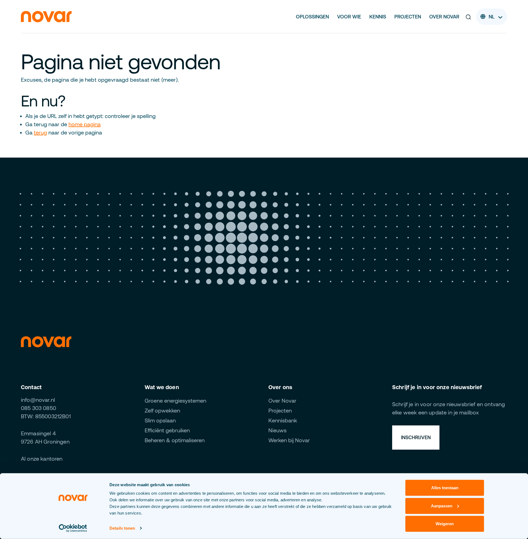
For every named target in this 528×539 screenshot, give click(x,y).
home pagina (84, 124)
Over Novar (444, 17)
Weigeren (445, 523)
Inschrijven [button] (416, 437)
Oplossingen (312, 17)
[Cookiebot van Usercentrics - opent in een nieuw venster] (73, 528)
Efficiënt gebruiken (167, 430)
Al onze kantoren (42, 458)
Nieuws (277, 430)
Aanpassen (441, 505)
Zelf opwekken (162, 410)
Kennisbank (282, 420)
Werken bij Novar (289, 440)
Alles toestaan (444, 487)
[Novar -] (46, 16)
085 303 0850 (38, 408)
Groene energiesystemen (175, 400)
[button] (468, 17)
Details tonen (122, 528)
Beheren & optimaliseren (175, 440)
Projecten (407, 17)
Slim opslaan (160, 420)
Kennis (377, 17)
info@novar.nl (38, 400)
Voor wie (349, 17)
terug (40, 132)
